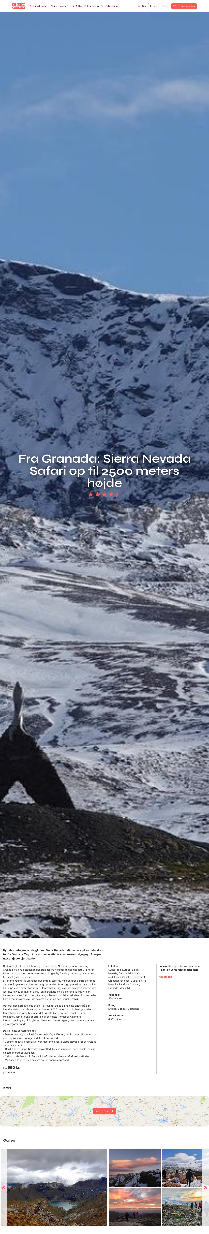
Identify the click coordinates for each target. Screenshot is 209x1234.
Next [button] (205, 1188)
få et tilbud (165, 976)
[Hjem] (18, 6)
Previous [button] (3, 1188)
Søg (144, 6)
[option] (54, 1187)
